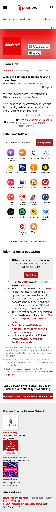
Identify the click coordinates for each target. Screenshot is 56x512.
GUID (25, 281)
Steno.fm (34, 217)
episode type (19, 295)
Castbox (22, 158)
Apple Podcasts (11, 159)
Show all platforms (38, 241)
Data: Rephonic (46, 70)
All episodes (44, 142)
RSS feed (34, 232)
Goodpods (11, 172)
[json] (47, 498)
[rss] (51, 498)
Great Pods (22, 172)
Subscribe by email (45, 218)
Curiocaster (34, 158)
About (17, 501)
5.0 (15, 70)
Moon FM (22, 187)
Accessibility (18, 504)
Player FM (45, 187)
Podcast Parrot (33, 203)
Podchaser (45, 202)
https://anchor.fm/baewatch (31, 83)
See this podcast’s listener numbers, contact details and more (29, 329)
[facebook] (37, 498)
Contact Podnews (33, 504)
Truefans (34, 338)
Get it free (31, 275)
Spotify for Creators (40, 120)
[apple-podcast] (39, 47)
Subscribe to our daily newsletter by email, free (28, 396)
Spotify (22, 217)
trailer (47, 288)
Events (22, 19)
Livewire (22, 338)
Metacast (11, 187)
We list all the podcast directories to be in (32, 319)
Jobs (14, 19)
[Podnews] (19, 8)
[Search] (52, 8)
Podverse (11, 217)
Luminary (45, 172)
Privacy (6, 504)
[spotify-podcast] (34, 55)
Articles (32, 19)
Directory (44, 19)
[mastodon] (34, 498)
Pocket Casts (11, 203)
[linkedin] (40, 498)
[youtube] (44, 498)
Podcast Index (22, 203)
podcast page (23, 369)
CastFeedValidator (23, 342)
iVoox (33, 172)
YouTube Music (22, 233)
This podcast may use (31, 124)
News (6, 19)
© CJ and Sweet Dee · (39, 115)
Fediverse (45, 158)
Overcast (34, 187)
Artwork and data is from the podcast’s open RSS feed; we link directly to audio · (29, 115)
